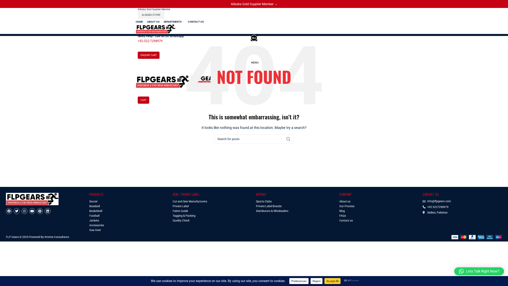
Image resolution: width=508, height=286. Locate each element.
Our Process (346, 206)
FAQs (342, 215)
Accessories (96, 225)
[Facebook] (9, 211)
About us (344, 201)
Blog (342, 211)
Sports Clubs (264, 201)
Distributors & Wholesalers (272, 211)
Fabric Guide (180, 211)
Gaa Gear (95, 230)
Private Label (181, 206)
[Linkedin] (48, 211)
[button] (479, 271)
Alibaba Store (151, 14)
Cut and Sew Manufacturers (190, 201)
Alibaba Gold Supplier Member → (254, 4)
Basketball (95, 211)
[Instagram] (24, 211)
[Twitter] (17, 211)
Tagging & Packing (184, 215)
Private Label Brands (269, 206)
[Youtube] (32, 211)
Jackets (94, 220)
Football (94, 215)
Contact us (346, 220)
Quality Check (181, 220)
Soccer (93, 201)
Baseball (94, 206)
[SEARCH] (288, 139)
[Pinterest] (40, 211)
